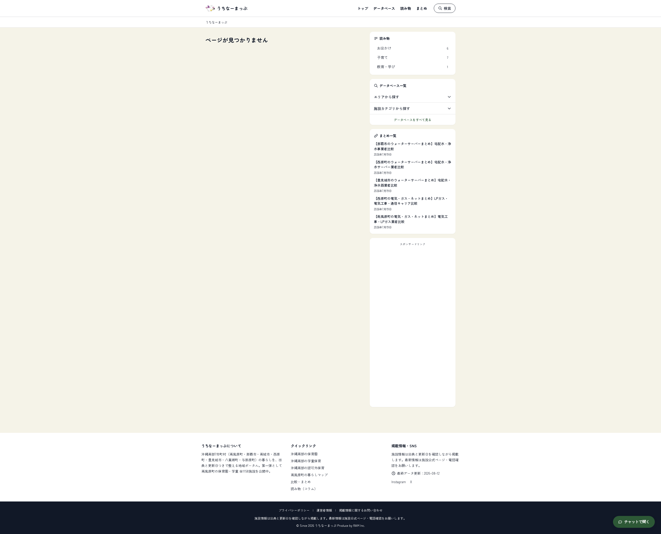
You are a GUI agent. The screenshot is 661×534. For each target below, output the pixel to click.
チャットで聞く (637, 522)
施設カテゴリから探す (392, 108)
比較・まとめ (301, 481)
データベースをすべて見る (412, 119)
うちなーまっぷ (232, 8)
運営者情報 (324, 510)
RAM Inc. (359, 525)
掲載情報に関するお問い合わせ (360, 510)
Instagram (398, 481)
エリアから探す (386, 96)
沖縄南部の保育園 (304, 453)
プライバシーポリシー (294, 510)
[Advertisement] (412, 325)
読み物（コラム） (304, 488)
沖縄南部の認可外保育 (307, 467)
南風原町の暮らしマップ (309, 474)
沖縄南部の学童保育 (306, 460)
